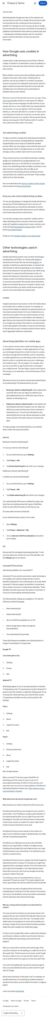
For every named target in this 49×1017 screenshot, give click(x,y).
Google (6, 1001)
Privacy (26, 1001)
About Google (16, 1001)
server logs (7, 101)
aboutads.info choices (23, 227)
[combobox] (13, 1013)
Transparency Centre (10, 1006)
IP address (35, 262)
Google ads (20, 991)
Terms (33, 1001)
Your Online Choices (15, 230)
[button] (3, 3)
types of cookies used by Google (33, 183)
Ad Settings (16, 201)
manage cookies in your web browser (27, 236)
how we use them (24, 186)
